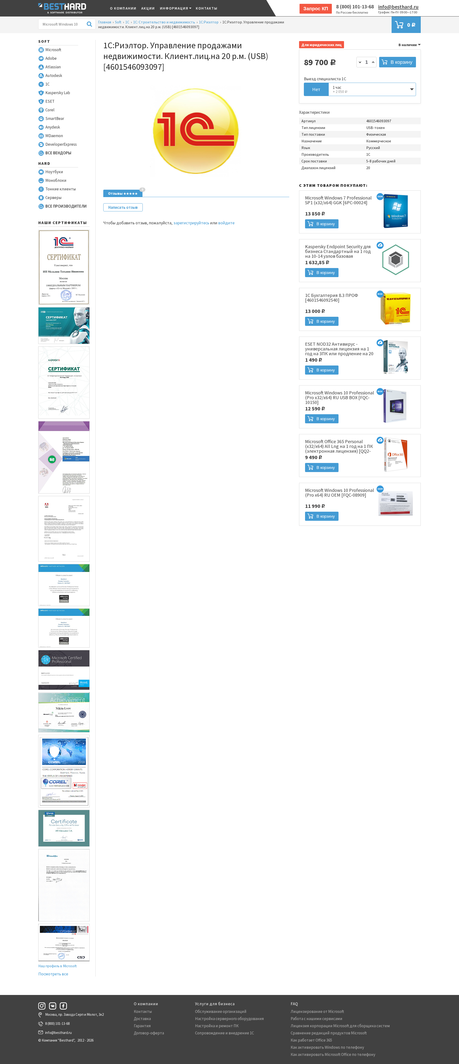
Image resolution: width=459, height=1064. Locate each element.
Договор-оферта (149, 1033)
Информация (174, 8)
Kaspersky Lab (57, 92)
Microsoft (53, 49)
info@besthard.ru (398, 6)
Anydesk (52, 127)
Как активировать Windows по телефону (327, 1047)
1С (47, 84)
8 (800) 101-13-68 (355, 6)
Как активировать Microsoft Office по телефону (333, 1054)
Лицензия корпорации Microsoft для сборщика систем (340, 1025)
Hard (44, 163)
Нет (316, 89)
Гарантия (142, 1025)
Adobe (51, 58)
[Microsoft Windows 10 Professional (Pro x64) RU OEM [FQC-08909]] (396, 521)
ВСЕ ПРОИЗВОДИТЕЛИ (66, 206)
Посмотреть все (53, 974)
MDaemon (54, 135)
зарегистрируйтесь (191, 223)
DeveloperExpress (61, 144)
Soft (44, 41)
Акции (148, 8)
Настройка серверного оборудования (229, 1018)
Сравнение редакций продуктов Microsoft (329, 1033)
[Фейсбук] (65, 1006)
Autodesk (53, 75)
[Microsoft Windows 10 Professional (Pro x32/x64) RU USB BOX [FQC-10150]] (396, 423)
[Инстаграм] (43, 1006)
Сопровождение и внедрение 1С (224, 1033)
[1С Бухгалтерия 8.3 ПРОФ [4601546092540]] (396, 326)
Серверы (53, 197)
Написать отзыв (123, 207)
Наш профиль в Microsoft (57, 966)
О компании (123, 8)
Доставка (142, 1018)
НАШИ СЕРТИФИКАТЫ (62, 222)
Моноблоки (55, 180)
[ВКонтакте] (54, 1006)
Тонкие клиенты (60, 189)
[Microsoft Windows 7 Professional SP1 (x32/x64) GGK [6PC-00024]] (396, 228)
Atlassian (53, 67)
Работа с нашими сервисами (316, 1018)
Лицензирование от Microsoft (317, 1011)
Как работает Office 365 (311, 1040)
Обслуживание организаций (220, 1011)
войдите (226, 223)
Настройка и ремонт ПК (217, 1025)
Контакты (207, 8)
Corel (50, 110)
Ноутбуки (54, 171)
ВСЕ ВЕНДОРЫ (58, 153)
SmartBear (54, 118)
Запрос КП (315, 8)
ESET (50, 101)
